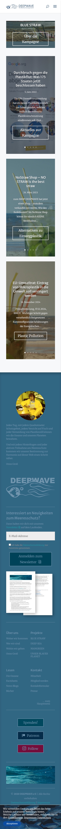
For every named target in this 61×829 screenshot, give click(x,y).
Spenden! (30, 722)
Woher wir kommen (17, 638)
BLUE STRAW (30, 25)
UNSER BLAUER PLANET (39, 655)
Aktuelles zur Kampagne (30, 132)
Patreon (33, 736)
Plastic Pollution (30, 336)
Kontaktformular (40, 685)
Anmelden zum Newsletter (30, 559)
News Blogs (12, 685)
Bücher (10, 691)
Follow (33, 749)
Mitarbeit (36, 676)
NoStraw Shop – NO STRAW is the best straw (30, 181)
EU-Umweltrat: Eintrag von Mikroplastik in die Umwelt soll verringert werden (30, 289)
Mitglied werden (39, 680)
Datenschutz (44, 817)
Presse (34, 691)
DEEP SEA (36, 643)
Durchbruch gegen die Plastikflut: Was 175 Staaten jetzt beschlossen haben (30, 79)
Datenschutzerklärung (34, 545)
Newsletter (12, 527)
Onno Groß (12, 653)
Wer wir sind (13, 643)
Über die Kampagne (30, 39)
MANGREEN (37, 648)
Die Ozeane (12, 676)
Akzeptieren (12, 823)
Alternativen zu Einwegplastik (31, 233)
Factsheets (12, 680)
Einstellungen (15, 817)
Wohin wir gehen (15, 648)
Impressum (43, 802)
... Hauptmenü (43, 702)
